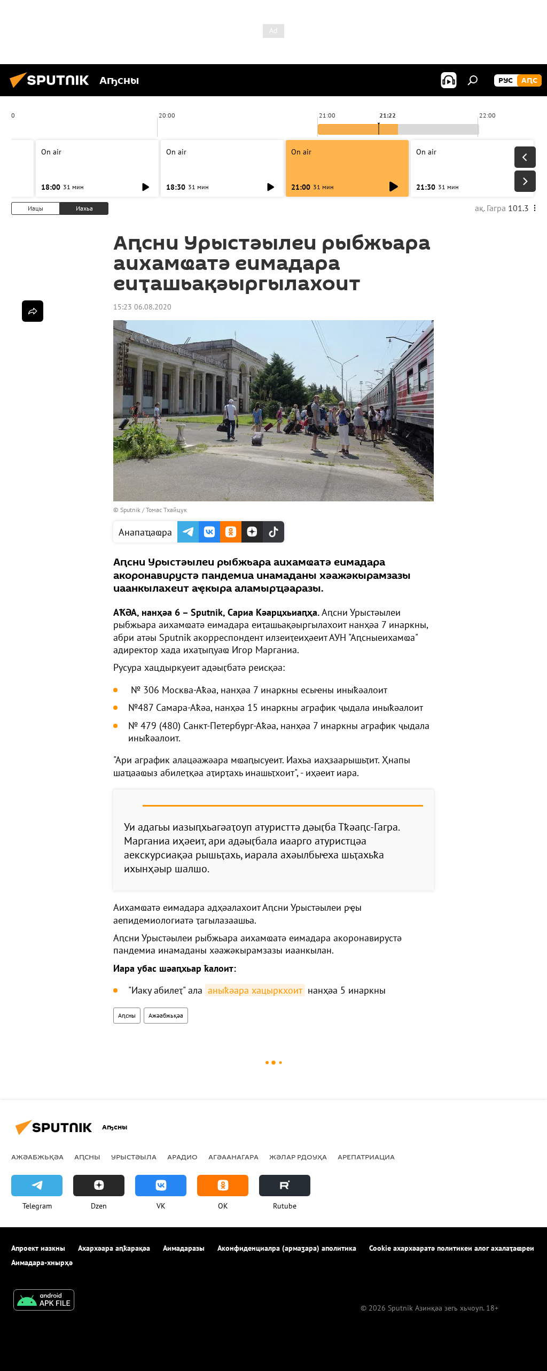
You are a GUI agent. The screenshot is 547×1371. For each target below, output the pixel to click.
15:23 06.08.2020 (142, 307)
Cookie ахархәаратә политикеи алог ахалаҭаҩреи (451, 1248)
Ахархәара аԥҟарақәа (114, 1248)
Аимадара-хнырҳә (42, 1262)
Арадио (182, 1156)
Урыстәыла (134, 1156)
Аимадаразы (184, 1248)
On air (51, 152)
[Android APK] (43, 1301)
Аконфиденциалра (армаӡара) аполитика (286, 1248)
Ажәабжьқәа (166, 1015)
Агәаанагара (233, 1156)
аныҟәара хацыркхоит (255, 990)
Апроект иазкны (38, 1248)
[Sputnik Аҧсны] (52, 89)
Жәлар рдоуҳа (298, 1156)
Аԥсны (127, 1015)
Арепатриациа (366, 1156)
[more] (32, 311)
